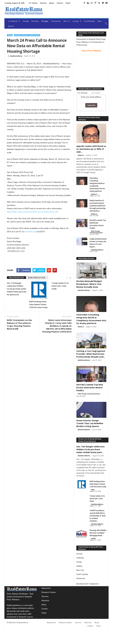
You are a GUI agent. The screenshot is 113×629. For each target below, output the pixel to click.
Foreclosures (56, 21)
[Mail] (91, 3)
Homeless (35, 21)
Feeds (68, 3)
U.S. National (12, 21)
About (51, 3)
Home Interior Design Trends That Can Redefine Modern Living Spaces (89, 423)
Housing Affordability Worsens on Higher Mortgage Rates (98, 533)
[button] (104, 24)
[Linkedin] (88, 3)
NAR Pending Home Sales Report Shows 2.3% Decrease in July (38, 304)
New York (80, 570)
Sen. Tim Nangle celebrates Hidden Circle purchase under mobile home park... (90, 449)
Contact (60, 3)
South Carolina (82, 574)
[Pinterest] (95, 3)
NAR (92, 490)
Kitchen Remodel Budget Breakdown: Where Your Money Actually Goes (89, 284)
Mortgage (44, 21)
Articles (11, 26)
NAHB (93, 538)
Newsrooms (46, 588)
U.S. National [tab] (82, 93)
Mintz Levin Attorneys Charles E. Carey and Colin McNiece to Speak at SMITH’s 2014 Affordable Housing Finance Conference (57, 326)
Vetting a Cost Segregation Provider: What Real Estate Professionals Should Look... (90, 354)
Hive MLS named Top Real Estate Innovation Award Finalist (89, 387)
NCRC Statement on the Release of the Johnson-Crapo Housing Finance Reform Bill (19, 324)
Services (43, 3)
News (100, 21)
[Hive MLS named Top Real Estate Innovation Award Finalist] (81, 223)
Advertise (45, 600)
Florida (79, 562)
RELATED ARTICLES (16, 278)
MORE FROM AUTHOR (36, 278)
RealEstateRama (16, 56)
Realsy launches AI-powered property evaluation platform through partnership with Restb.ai (98, 205)
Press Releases (89, 21)
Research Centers (48, 592)
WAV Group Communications (96, 232)
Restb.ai (81, 155)
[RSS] (99, 3)
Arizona (79, 554)
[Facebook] (84, 3)
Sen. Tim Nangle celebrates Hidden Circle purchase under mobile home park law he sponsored (16, 289)
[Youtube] (106, 3)
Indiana (79, 566)
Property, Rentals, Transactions (27, 35)
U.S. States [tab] (96, 93)
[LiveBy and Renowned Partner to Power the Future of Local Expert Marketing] (81, 242)
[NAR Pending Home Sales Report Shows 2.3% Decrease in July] (39, 290)
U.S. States (33, 3)
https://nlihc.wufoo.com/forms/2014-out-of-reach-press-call (32, 212)
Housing (26, 21)
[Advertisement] (76, 11)
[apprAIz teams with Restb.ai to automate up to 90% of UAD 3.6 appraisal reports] (91, 133)
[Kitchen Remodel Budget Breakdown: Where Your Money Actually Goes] (91, 270)
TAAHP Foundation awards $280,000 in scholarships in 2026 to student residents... (97, 515)
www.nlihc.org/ (30, 231)
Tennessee (80, 578)
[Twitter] (102, 3)
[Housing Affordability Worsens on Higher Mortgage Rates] (81, 533)
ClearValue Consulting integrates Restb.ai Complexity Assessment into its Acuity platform (91, 319)
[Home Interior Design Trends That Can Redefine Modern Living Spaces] (91, 410)
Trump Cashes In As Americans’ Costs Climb (60, 286)
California (80, 558)
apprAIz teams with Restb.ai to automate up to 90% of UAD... (91, 149)
